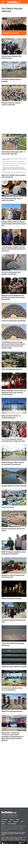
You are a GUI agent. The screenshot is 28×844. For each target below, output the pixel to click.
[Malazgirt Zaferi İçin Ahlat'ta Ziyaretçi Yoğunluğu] (14, 93)
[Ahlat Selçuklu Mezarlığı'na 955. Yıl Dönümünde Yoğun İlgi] (14, 142)
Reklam (8, 817)
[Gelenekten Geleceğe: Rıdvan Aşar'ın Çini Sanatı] (14, 189)
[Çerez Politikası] (10, 838)
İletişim (12, 817)
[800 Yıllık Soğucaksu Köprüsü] (14, 359)
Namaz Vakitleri (12, 823)
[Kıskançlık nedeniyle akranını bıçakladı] (14, 70)
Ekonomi (3, 821)
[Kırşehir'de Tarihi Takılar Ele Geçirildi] (14, 657)
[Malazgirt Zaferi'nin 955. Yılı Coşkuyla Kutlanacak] (14, 406)
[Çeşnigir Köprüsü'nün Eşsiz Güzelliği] (14, 476)
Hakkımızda (3, 817)
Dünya (17, 819)
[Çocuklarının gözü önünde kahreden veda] (14, 610)
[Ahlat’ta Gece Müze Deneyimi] (14, 589)
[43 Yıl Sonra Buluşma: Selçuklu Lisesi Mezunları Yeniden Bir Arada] (14, 429)
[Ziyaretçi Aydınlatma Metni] (13, 839)
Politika (3, 823)
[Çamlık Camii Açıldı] (14, 25)
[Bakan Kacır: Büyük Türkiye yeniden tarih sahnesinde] (14, 165)
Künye (16, 817)
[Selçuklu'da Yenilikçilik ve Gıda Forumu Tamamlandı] (14, 678)
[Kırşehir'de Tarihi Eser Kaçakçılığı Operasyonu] (14, 633)
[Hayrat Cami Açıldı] (14, 497)
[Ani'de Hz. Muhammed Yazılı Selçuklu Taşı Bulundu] (14, 262)
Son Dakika (4, 819)
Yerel (22, 821)
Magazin (16, 821)
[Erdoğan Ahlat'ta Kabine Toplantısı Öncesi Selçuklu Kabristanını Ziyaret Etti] (14, 212)
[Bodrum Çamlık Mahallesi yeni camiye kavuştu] (14, 46)
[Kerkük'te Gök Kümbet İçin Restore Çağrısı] (14, 519)
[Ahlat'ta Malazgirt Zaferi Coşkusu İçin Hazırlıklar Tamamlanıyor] (14, 453)
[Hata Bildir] (22, 839)
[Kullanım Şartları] (5, 837)
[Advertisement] (15, 119)
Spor (9, 821)
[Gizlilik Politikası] (14, 837)
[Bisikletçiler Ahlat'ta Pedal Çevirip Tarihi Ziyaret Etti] (14, 565)
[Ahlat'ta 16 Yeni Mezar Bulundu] (14, 701)
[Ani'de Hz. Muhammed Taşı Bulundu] (14, 311)
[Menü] (3, 2)
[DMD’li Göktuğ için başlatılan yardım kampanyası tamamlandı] (14, 542)
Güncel (11, 819)
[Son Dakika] (14, 2)
